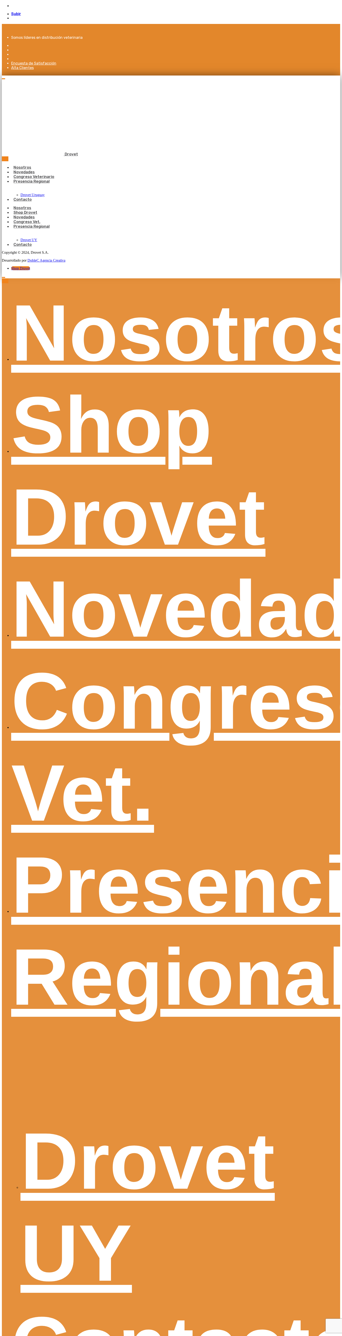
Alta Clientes (22, 68)
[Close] (5, 158)
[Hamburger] (3, 78)
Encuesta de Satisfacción (33, 63)
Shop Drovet (20, 268)
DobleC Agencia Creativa (46, 260)
